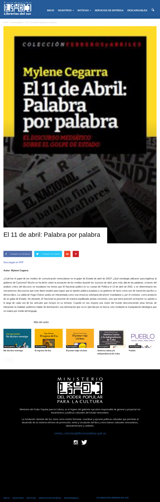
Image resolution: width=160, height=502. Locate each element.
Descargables (9, 346)
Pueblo (132, 350)
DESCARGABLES (137, 10)
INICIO (50, 10)
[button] (153, 10)
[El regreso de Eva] (48, 338)
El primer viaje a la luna (76, 350)
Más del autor (41, 322)
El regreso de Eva (43, 350)
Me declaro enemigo (13, 350)
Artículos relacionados (17, 322)
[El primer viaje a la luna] (80, 338)
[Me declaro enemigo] (17, 338)
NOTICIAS (83, 10)
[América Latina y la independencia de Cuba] (111, 338)
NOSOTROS (65, 10)
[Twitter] (84, 443)
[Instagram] (76, 443)
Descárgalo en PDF (13, 262)
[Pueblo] (143, 338)
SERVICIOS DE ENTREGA (109, 10)
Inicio (5, 22)
